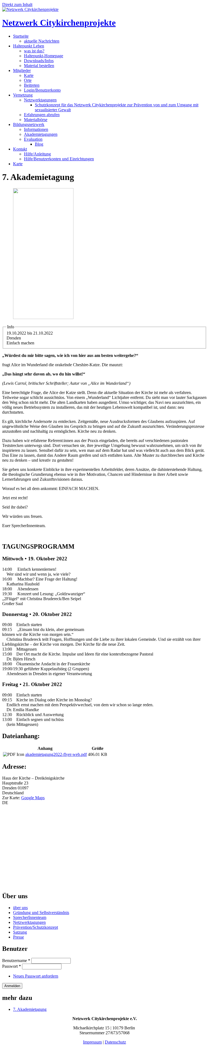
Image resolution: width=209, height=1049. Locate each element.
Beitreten (31, 85)
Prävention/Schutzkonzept (35, 927)
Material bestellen (39, 65)
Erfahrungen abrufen (42, 114)
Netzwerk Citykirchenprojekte (59, 23)
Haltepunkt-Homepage (43, 55)
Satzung (20, 932)
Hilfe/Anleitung (37, 154)
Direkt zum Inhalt (17, 4)
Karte (28, 75)
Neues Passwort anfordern (35, 976)
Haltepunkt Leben (28, 46)
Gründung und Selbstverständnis (41, 912)
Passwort (11, 966)
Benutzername (16, 960)
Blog (39, 144)
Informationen (36, 129)
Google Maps (33, 797)
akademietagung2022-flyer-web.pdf (56, 754)
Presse (18, 937)
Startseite (21, 36)
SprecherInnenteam (29, 917)
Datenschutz (115, 1042)
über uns (20, 907)
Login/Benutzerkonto (42, 90)
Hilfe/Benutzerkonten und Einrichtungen (59, 159)
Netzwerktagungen (40, 100)
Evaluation (33, 139)
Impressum (92, 1042)
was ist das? (34, 51)
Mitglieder (22, 70)
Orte (28, 80)
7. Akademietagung (30, 1009)
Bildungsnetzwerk (28, 124)
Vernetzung (23, 95)
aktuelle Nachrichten (41, 41)
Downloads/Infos (39, 60)
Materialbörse (35, 119)
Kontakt (20, 149)
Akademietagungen (40, 134)
